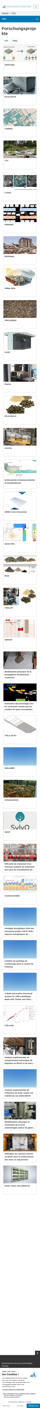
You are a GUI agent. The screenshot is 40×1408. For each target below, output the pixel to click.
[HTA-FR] (16, 6)
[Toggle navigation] (35, 6)
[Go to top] (37, 1353)
